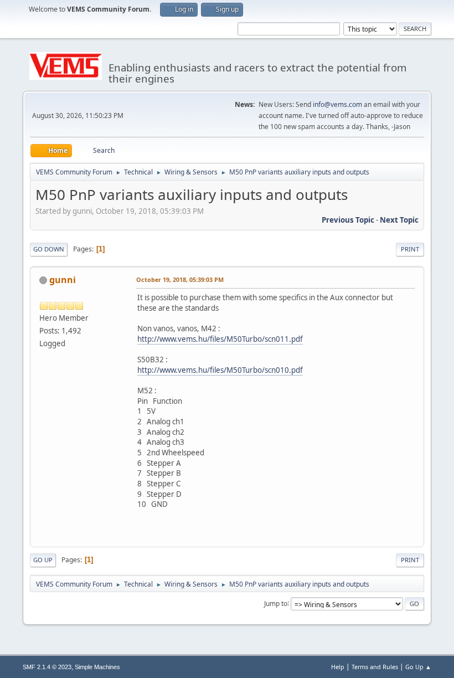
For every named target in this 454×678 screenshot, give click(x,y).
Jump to (275, 603)
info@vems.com (337, 104)
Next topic (399, 220)
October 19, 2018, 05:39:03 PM (180, 279)
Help (337, 666)
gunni (62, 280)
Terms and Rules (375, 666)
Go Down (48, 249)
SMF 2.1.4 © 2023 (47, 667)
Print (410, 249)
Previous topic (348, 220)
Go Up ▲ (418, 666)
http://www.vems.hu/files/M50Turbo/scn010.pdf (220, 370)
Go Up (43, 560)
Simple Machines (97, 667)
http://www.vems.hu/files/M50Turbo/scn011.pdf (220, 339)
